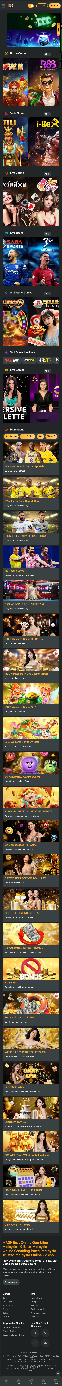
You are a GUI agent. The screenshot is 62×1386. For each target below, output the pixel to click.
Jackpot (34, 1302)
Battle (5, 1313)
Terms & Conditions (12, 1328)
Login (42, 6)
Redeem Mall (37, 1309)
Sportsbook (8, 1306)
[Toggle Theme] (31, 6)
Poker (5, 1309)
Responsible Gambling (13, 1335)
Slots (5, 1298)
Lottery (6, 1317)
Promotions (36, 1298)
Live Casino (8, 1302)
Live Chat (35, 1317)
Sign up (54, 6)
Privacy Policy (9, 1331)
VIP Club (35, 1306)
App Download (38, 1313)
